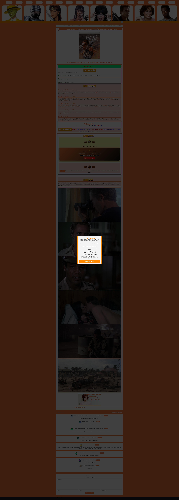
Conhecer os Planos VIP (89, 261)
